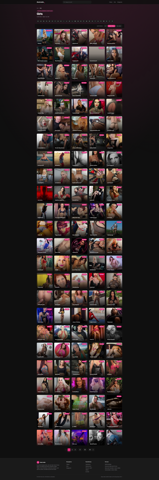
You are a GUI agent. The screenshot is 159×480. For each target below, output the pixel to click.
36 (90, 449)
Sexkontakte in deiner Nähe (111, 470)
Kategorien (119, 2)
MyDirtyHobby (110, 464)
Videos (110, 2)
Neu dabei (119, 25)
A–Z (105, 25)
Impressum (88, 464)
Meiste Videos (112, 25)
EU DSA (87, 471)
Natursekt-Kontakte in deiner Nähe (112, 468)
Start (38, 8)
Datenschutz (88, 466)
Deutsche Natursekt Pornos (111, 466)
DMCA (87, 469)
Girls (115, 2)
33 (85, 449)
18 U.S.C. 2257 (89, 468)
